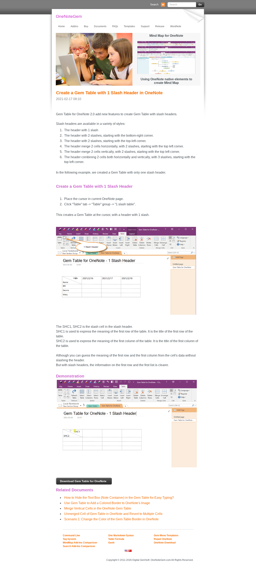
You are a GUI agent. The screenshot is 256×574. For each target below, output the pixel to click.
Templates (129, 26)
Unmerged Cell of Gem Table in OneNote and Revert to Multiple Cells (113, 513)
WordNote (175, 26)
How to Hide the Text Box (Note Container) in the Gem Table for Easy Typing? (119, 497)
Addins (74, 26)
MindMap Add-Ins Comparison (80, 542)
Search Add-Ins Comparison (79, 546)
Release (159, 26)
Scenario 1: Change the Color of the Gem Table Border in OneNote (111, 519)
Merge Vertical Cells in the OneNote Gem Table (97, 508)
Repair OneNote (163, 539)
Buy (86, 26)
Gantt (111, 542)
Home (61, 26)
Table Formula (116, 539)
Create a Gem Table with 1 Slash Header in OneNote (109, 92)
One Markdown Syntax (121, 535)
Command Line (71, 535)
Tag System (69, 539)
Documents (100, 26)
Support (145, 26)
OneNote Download (165, 542)
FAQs (115, 26)
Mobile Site (188, 554)
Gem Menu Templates (166, 535)
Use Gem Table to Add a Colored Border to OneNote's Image (107, 503)
